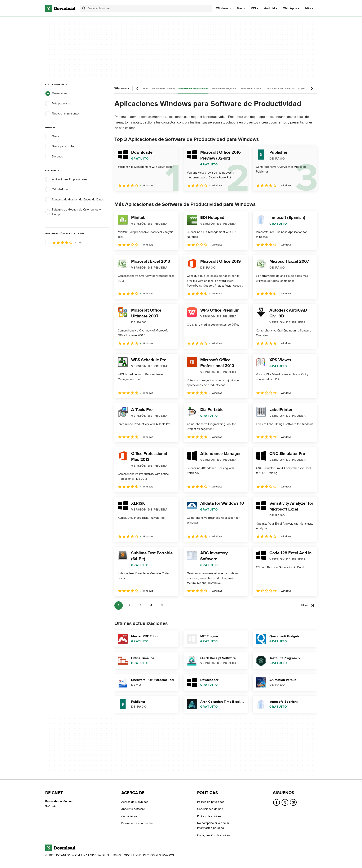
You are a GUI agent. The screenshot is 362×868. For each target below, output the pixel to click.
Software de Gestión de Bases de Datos (78, 199)
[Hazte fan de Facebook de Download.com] (276, 802)
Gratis (55, 136)
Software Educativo (251, 88)
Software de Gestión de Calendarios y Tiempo (76, 212)
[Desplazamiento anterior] (138, 88)
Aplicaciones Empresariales (69, 179)
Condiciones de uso (210, 809)
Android (269, 8)
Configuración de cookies (213, 835)
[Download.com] (60, 8)
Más (308, 8)
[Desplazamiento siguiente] (312, 88)
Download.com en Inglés (137, 823)
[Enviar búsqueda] (83, 8)
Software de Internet (163, 88)
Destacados (59, 93)
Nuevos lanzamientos (66, 113)
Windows (222, 8)
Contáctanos (129, 816)
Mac (240, 8)
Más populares (61, 103)
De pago (57, 156)
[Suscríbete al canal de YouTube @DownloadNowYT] (293, 802)
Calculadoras (60, 189)
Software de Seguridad (224, 88)
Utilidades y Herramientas (280, 88)
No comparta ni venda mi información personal (213, 825)
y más (78, 242)
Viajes (301, 88)
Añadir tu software (133, 809)
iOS (253, 8)
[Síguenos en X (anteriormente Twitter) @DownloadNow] (285, 802)
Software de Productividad (193, 88)
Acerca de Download (134, 802)
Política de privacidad (210, 802)
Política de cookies (209, 816)
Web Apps (290, 8)
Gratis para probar (63, 146)
